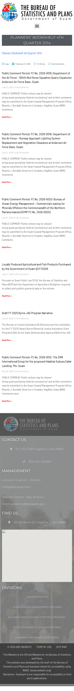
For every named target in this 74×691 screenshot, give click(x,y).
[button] (37, 26)
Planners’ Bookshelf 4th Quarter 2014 (22, 53)
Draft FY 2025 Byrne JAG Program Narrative (27, 313)
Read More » (7, 117)
